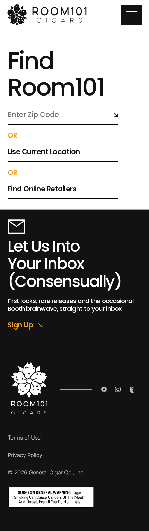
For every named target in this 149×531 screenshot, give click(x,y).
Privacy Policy (25, 454)
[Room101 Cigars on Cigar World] (132, 389)
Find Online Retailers (42, 189)
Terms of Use (24, 437)
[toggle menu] (131, 15)
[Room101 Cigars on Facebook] (104, 389)
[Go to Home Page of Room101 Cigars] (64, 14)
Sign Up (25, 325)
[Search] (116, 114)
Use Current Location (44, 152)
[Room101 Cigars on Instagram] (118, 389)
